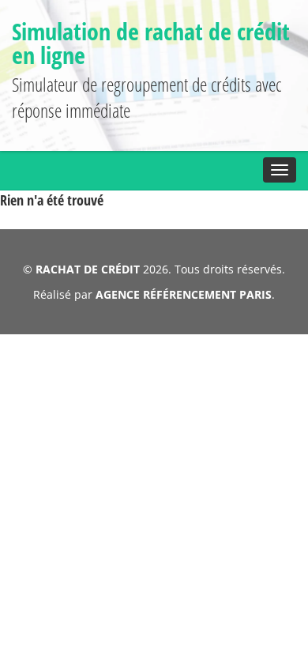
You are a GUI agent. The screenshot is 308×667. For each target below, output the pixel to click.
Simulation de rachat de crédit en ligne (151, 43)
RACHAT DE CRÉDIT (88, 269)
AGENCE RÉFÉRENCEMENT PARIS (184, 294)
